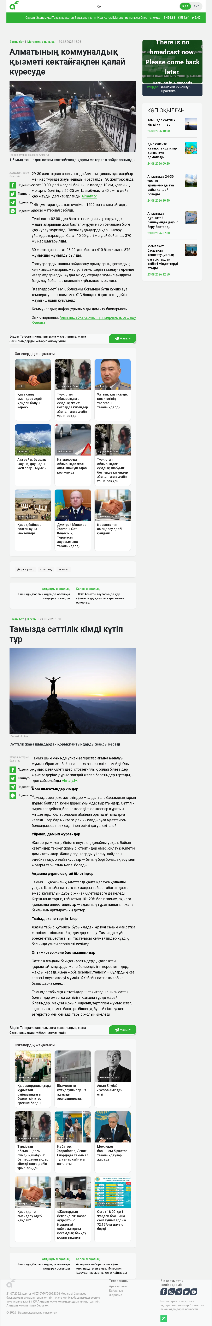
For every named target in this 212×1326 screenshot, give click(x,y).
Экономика (43, 17)
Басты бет (17, 41)
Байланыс (116, 1290)
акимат (64, 569)
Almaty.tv (69, 780)
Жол (100, 17)
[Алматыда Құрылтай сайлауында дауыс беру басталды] (191, 217)
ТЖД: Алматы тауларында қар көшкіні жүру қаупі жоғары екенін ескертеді (100, 598)
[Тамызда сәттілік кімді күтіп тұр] (191, 124)
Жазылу (125, 338)
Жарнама (115, 1295)
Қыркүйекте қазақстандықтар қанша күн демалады (162, 150)
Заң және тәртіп (85, 17)
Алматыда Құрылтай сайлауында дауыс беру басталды (162, 220)
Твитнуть (24, 193)
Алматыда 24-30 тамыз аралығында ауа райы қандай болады (160, 185)
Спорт (145, 17)
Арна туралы (118, 1286)
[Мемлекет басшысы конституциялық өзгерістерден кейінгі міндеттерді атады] (191, 250)
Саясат (30, 17)
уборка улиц (25, 569)
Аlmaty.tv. (89, 196)
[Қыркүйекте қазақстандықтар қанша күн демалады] (191, 147)
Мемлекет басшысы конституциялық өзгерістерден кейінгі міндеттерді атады (162, 257)
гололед (46, 569)
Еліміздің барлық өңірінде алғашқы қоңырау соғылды (44, 596)
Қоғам (108, 17)
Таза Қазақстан (63, 17)
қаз (185, 6)
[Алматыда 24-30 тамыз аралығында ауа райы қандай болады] (191, 180)
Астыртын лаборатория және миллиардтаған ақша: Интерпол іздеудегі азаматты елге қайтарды (101, 1268)
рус (196, 6)
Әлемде (154, 17)
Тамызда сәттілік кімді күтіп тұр (161, 122)
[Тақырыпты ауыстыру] (98, 6)
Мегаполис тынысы (126, 17)
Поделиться (26, 185)
